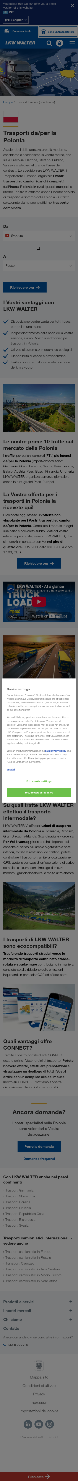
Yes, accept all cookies (39, 792)
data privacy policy (55, 750)
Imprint (11, 769)
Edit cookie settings (39, 781)
